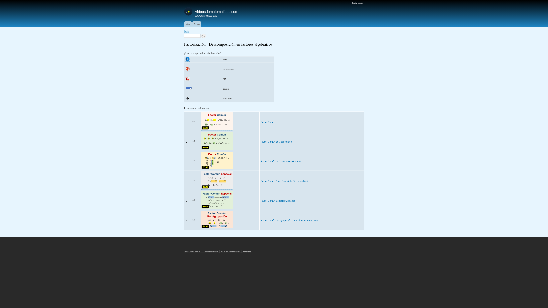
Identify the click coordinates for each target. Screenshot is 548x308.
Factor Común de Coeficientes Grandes (281, 161)
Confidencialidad (211, 251)
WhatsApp (247, 251)
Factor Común (268, 122)
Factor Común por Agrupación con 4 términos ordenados (289, 220)
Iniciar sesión (357, 2)
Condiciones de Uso (192, 251)
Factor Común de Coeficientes (276, 141)
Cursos (197, 24)
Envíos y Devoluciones (230, 251)
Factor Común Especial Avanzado (278, 200)
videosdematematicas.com (216, 11)
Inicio (188, 24)
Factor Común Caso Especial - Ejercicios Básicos (286, 181)
